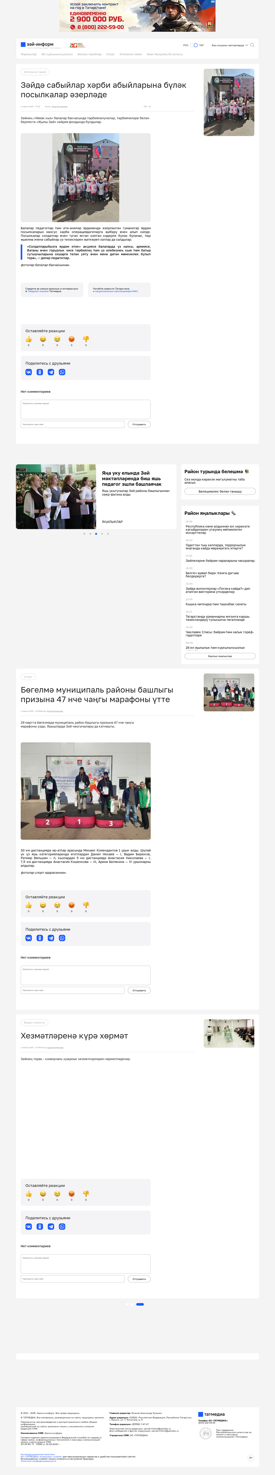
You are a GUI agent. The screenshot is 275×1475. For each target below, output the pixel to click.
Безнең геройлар (90, 54)
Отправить (139, 424)
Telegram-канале (38, 291)
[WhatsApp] (62, 372)
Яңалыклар (29, 54)
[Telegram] (51, 372)
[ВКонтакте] (28, 372)
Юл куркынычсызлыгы (57, 54)
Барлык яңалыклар (220, 656)
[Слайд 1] (84, 534)
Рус (185, 45)
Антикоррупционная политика (38, 1454)
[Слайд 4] (102, 534)
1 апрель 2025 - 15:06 (30, 1047)
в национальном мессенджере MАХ (115, 291)
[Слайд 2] (90, 534)
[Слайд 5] (108, 534)
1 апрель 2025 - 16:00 (30, 711)
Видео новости (34, 1022)
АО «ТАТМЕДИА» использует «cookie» (41, 1456)
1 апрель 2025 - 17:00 (30, 106)
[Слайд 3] (96, 534)
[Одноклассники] (40, 372)
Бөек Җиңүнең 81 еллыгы (165, 54)
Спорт (110, 54)
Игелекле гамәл (131, 54)
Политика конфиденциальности (38, 1461)
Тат (201, 45)
